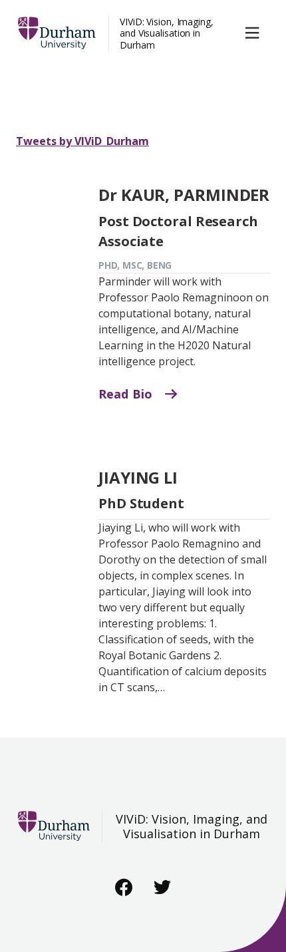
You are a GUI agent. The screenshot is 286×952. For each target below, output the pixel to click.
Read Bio (127, 394)
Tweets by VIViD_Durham (82, 141)
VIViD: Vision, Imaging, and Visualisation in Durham (167, 33)
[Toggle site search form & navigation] (254, 33)
